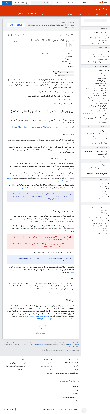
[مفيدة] (11, 35)
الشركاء (77, 369)
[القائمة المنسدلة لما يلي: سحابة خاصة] (67, 2)
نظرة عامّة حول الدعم (46, 366)
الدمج (51, 14)
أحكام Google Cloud (49, 409)
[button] (95, 35)
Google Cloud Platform (71, 397)
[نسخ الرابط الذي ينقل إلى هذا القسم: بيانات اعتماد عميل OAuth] (51, 211)
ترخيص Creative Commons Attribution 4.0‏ (46, 342)
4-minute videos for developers (15, 366)
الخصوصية (76, 409)
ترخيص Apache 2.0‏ (73, 344)
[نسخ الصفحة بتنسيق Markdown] (71, 45)
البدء (106, 14)
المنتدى (50, 363)
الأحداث (76, 366)
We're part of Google (72, 363)
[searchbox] (95, 20)
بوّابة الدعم (49, 373)
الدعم (8, 14)
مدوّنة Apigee (22, 369)
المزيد (60, 2)
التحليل (81, 14)
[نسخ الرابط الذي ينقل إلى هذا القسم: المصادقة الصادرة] (56, 134)
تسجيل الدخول (7, 2)
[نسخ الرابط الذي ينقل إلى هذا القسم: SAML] (66, 279)
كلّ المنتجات (75, 400)
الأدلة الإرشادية (19, 14)
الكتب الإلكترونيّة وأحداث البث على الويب (67, 373)
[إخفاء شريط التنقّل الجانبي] (84, 410)
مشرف (60, 14)
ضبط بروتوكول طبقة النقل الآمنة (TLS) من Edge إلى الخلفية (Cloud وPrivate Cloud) (40, 127)
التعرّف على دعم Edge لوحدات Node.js (50, 319)
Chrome (76, 390)
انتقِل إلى (66, 75)
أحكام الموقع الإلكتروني (64, 409)
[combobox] (41, 3)
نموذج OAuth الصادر (22, 258)
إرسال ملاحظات (13, 41)
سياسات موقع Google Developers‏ (38, 344)
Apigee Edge (86, 2)
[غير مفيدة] (8, 35)
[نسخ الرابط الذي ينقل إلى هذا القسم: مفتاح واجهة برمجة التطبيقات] (48, 159)
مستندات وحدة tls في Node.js (39, 316)
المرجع (43, 14)
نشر (89, 14)
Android (76, 387)
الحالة (50, 369)
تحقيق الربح (70, 14)
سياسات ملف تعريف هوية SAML (60, 293)
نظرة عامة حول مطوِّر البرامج (18, 363)
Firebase (76, 394)
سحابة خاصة (73, 2)
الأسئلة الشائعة (32, 14)
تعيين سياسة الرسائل (28, 188)
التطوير (98, 14)
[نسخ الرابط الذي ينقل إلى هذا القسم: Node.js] (64, 300)
